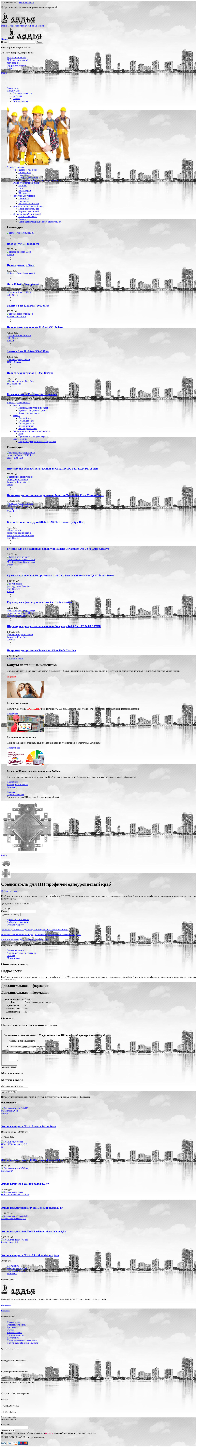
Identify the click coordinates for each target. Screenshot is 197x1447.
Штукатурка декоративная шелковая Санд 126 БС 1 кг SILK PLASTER (52, 468)
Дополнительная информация (21, 953)
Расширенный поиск (17, 1268)
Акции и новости (15, 1335)
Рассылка (5, 1424)
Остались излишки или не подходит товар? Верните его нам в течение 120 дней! (41, 934)
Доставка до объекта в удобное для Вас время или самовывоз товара (35, 929)
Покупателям (13, 1322)
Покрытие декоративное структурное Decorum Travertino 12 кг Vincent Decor (55, 495)
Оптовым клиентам (16, 1324)
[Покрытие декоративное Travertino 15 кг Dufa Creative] (21, 639)
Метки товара (13, 958)
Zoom (4, 855)
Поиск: (4, 42)
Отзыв (13, 1052)
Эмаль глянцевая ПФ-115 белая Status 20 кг (28, 1126)
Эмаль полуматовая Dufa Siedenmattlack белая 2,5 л (33, 1231)
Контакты (12, 1273)
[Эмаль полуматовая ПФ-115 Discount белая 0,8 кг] (15, 1147)
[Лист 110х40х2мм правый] (21, 273)
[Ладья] (19, 23)
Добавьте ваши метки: (12, 1086)
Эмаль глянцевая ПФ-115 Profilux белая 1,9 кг (30, 1255)
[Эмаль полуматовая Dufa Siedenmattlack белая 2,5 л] (15, 1218)
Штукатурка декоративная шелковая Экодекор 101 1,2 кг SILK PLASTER (54, 626)
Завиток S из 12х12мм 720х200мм (28, 305)
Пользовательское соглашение (22, 1340)
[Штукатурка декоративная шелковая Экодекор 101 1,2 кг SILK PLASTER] (21, 615)
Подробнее (11, 676)
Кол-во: (5, 911)
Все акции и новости (17, 784)
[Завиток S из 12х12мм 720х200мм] (21, 295)
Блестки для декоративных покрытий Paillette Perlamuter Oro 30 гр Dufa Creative (58, 548)
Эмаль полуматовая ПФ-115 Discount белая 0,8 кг (32, 1160)
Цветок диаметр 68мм (20, 265)
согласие (49, 1433)
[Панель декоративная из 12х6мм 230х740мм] (21, 316)
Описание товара (15, 950)
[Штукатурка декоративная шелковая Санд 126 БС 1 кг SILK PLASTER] (21, 458)
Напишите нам (26, 2)
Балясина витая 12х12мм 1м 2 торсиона (32, 394)
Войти (10, 68)
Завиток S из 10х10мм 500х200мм (28, 351)
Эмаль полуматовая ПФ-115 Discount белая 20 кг (32, 1207)
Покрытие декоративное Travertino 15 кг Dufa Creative (41, 650)
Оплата (10, 1330)
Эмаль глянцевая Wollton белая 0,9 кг (25, 1183)
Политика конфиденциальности (23, 1343)
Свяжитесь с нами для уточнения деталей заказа (25, 939)
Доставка (11, 1327)
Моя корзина (13, 63)
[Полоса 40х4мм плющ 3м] (20, 233)
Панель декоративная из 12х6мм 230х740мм (35, 327)
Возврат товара (14, 1332)
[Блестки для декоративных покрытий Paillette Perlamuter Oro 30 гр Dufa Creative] (21, 538)
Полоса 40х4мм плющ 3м (23, 243)
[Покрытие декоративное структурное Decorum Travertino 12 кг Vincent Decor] (21, 484)
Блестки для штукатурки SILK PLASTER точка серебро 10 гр (46, 522)
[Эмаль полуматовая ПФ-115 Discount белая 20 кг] (15, 1194)
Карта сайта (13, 1266)
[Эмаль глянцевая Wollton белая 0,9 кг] (15, 1171)
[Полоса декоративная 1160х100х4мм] (21, 362)
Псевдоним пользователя (22, 1041)
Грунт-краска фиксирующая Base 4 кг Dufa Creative (39, 602)
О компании (6, 1305)
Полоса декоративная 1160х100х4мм (30, 372)
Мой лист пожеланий (17, 60)
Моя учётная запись (16, 57)
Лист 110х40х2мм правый (23, 284)
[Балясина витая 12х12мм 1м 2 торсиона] (21, 383)
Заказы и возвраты (16, 1271)
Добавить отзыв (9, 891)
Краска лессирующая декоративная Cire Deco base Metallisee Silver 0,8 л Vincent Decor (60, 575)
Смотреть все (13, 747)
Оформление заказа (16, 65)
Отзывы (11, 955)
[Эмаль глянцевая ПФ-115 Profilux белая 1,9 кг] (15, 1242)
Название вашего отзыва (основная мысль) (31, 1046)
